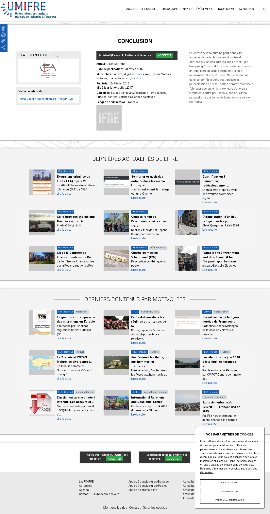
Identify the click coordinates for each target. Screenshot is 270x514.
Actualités (85, 485)
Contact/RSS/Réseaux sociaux (99, 494)
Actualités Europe (194, 494)
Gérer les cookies (155, 507)
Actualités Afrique (194, 489)
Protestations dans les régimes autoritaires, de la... (148, 321)
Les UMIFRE (148, 8)
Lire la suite (64, 193)
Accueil (131, 8)
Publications (169, 8)
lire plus (136, 78)
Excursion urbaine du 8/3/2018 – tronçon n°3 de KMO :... (221, 407)
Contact (135, 507)
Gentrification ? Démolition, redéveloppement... (216, 181)
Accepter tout (230, 483)
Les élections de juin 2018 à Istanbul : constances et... (221, 362)
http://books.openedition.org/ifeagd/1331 (46, 98)
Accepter (164, 55)
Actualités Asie (192, 498)
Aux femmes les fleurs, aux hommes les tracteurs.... (147, 362)
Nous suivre (226, 8)
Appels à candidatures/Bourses (148, 481)
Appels (187, 8)
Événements (205, 8)
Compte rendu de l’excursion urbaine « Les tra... (149, 221)
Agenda (84, 489)
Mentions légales (115, 507)
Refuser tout (231, 491)
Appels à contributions (142, 489)
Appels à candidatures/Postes (147, 485)
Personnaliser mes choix (230, 500)
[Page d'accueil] (28, 18)
